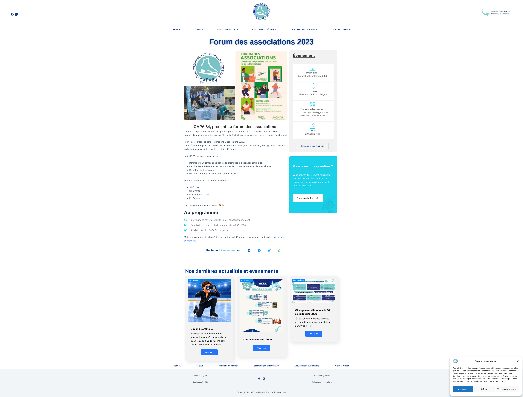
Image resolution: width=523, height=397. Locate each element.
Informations (194, 280)
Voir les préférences (507, 389)
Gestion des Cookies (201, 382)
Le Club (197, 29)
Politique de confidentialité (322, 382)
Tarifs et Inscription (225, 29)
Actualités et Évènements (304, 29)
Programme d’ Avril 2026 (257, 339)
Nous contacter (305, 198)
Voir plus (209, 352)
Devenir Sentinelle (202, 328)
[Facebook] (12, 14)
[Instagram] (16, 14)
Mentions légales (200, 376)
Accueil (176, 29)
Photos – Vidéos (340, 29)
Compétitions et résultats (264, 29)
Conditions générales (322, 376)
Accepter (462, 389)
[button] (517, 361)
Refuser (484, 389)
